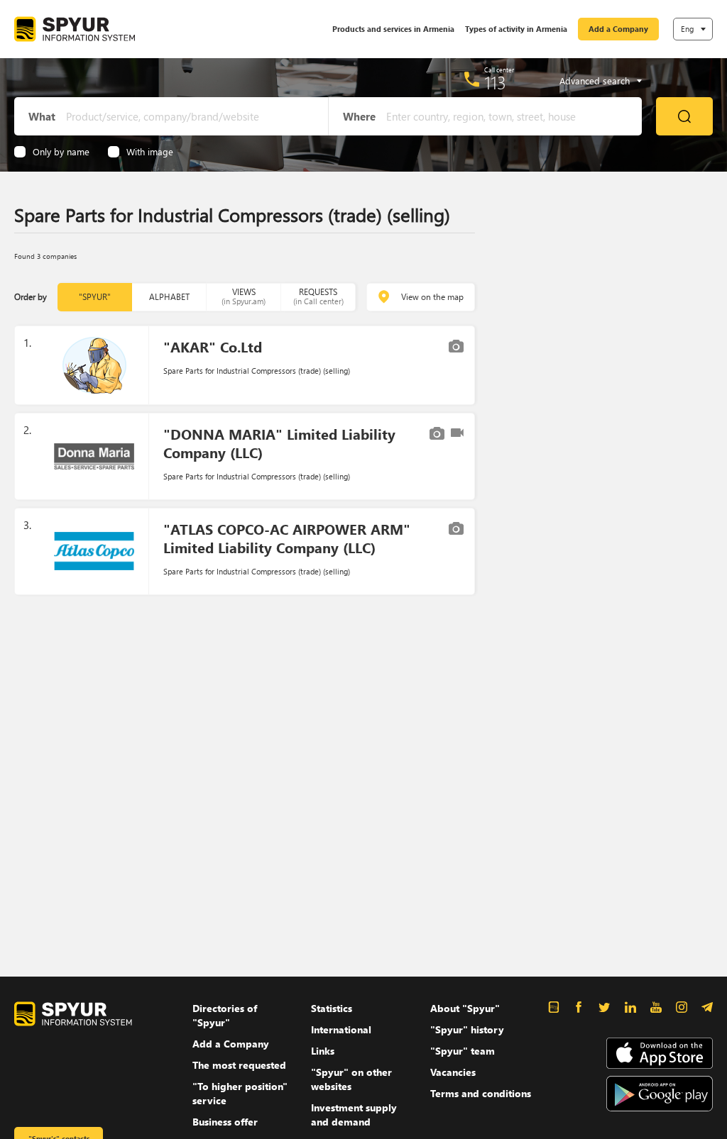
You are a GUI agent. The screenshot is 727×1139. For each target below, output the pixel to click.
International (341, 1029)
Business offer (225, 1121)
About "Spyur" (465, 1008)
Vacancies (453, 1072)
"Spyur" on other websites (351, 1079)
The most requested (239, 1065)
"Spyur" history (467, 1029)
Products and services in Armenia (393, 28)
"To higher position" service (240, 1093)
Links (322, 1050)
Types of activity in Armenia (516, 28)
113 (495, 82)
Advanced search (594, 81)
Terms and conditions (480, 1093)
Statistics (331, 1008)
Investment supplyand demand (354, 1114)
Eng (687, 28)
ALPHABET (169, 296)
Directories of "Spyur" (224, 1015)
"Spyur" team (462, 1050)
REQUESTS (318, 296)
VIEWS (244, 296)
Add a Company (618, 28)
